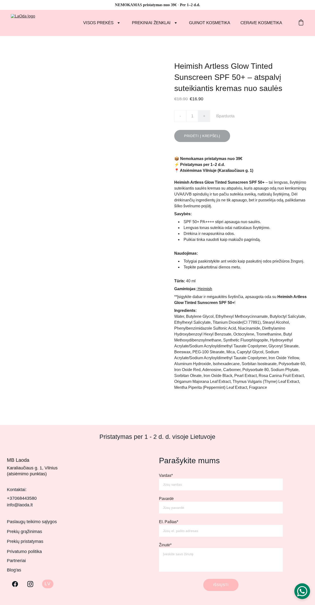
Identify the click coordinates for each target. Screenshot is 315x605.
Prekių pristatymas (25, 541)
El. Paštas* (168, 522)
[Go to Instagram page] (30, 584)
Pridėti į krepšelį (202, 136)
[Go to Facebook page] (15, 584)
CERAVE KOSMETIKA (261, 22)
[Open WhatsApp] (302, 591)
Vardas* (166, 475)
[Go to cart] (301, 23)
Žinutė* (165, 545)
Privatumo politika (24, 551)
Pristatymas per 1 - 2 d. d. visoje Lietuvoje (157, 436)
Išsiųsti (221, 585)
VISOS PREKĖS (98, 22)
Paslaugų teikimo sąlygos (32, 521)
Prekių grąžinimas (24, 531)
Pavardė (166, 499)
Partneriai (16, 560)
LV (48, 583)
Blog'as (14, 570)
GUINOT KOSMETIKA (209, 22)
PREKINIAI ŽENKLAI (151, 22)
